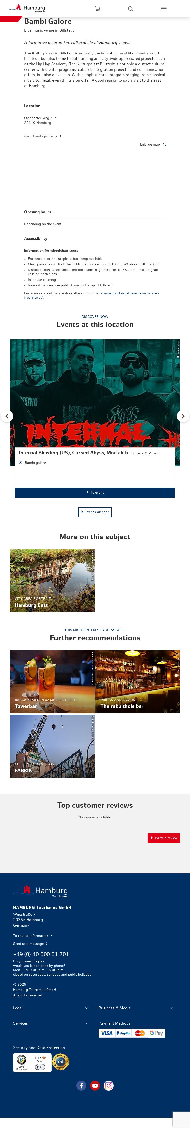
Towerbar (52, 681)
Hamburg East (52, 580)
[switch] (40, 1067)
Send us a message (29, 944)
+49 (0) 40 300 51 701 (41, 954)
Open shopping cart (97, 8)
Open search (130, 8)
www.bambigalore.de (40, 136)
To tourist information (31, 936)
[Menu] (49, 1056)
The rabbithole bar (137, 681)
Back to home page (95, 891)
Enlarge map (150, 144)
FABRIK (52, 746)
